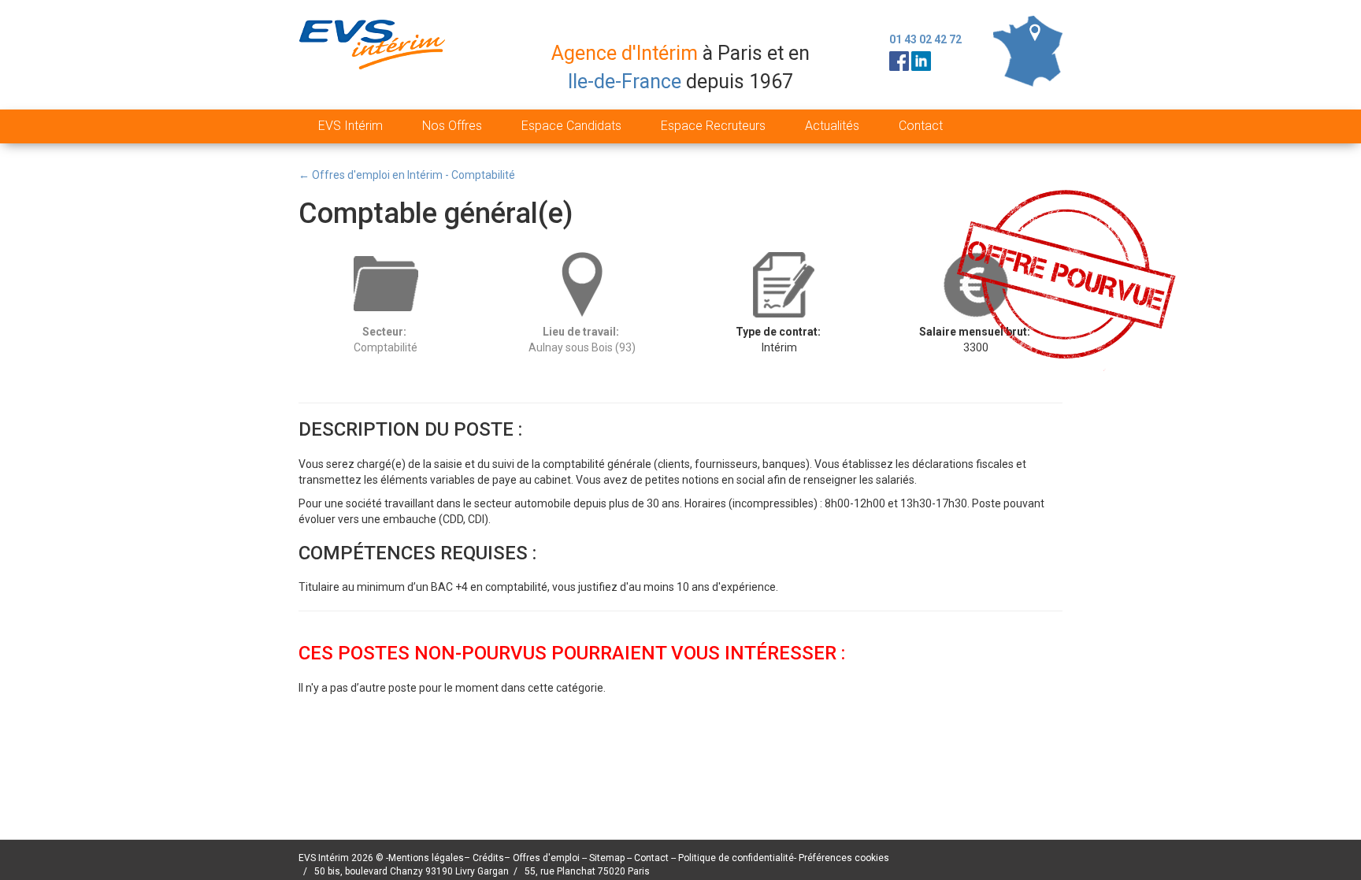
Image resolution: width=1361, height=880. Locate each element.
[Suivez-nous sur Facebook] (899, 60)
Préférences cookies (844, 857)
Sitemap (608, 857)
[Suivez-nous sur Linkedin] (921, 60)
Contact (921, 125)
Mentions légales (426, 857)
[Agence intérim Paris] (375, 57)
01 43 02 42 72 (925, 39)
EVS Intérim (350, 125)
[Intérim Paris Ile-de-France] (1027, 50)
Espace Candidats (571, 125)
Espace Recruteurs (713, 125)
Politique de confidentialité (736, 857)
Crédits (488, 857)
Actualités (832, 125)
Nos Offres (452, 125)
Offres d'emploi (546, 857)
